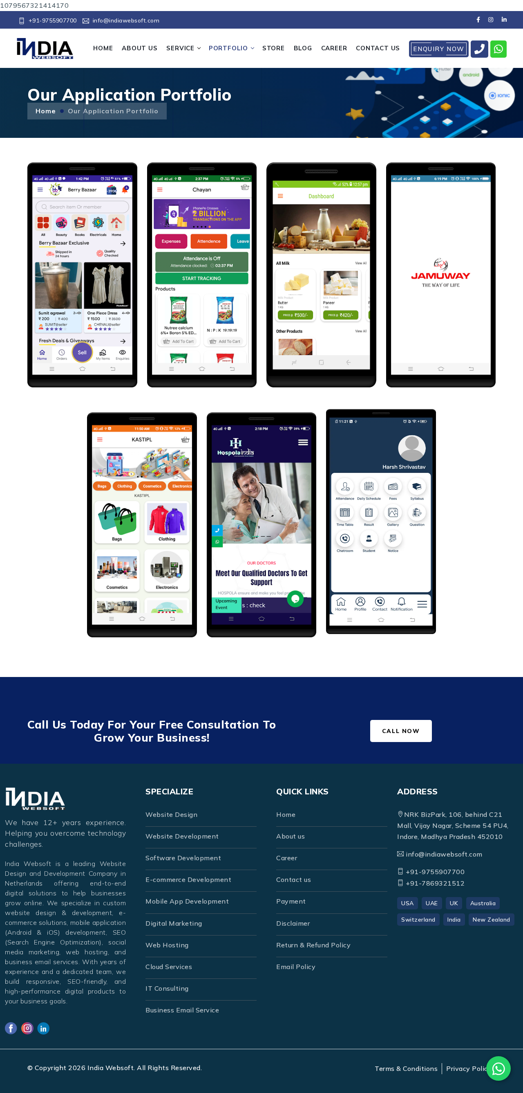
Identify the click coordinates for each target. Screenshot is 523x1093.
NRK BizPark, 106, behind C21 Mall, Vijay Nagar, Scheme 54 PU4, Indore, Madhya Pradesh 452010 (453, 825)
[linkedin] (504, 19)
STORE (273, 48)
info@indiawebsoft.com (126, 20)
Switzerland (418, 919)
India (454, 919)
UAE (432, 903)
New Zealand (491, 919)
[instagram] (491, 19)
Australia (483, 903)
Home (46, 111)
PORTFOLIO (228, 48)
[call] (480, 49)
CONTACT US (378, 48)
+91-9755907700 (53, 20)
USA (407, 903)
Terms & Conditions (406, 1068)
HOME (103, 48)
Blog (303, 48)
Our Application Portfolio (113, 111)
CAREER (334, 48)
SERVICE (180, 48)
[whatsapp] (498, 49)
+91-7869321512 (434, 883)
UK (454, 903)
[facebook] (478, 19)
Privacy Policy (469, 1068)
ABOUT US (139, 48)
